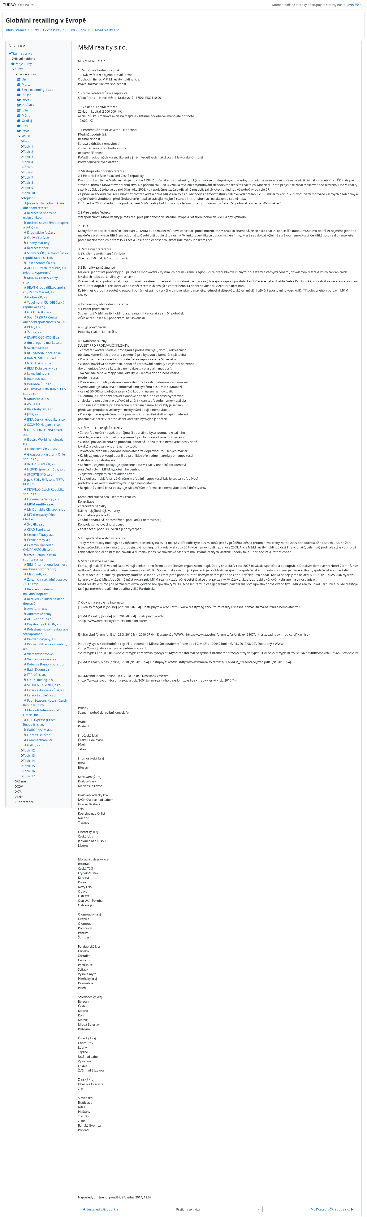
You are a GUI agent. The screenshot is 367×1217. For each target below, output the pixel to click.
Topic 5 (28, 167)
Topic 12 (29, 750)
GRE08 (70, 30)
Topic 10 (29, 193)
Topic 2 (28, 151)
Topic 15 (29, 766)
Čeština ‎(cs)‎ (26, 5)
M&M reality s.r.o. (107, 30)
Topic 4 (28, 162)
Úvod (27, 141)
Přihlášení (355, 5)
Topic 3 (28, 157)
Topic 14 (29, 761)
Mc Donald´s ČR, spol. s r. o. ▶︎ (332, 1209)
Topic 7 (28, 177)
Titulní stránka (16, 30)
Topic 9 (28, 188)
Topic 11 (85, 30)
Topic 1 (28, 146)
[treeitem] (38, 427)
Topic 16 (29, 771)
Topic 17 (29, 776)
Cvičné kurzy (52, 30)
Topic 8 (28, 182)
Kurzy (35, 30)
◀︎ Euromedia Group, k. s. (101, 1209)
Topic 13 (29, 755)
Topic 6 (28, 172)
